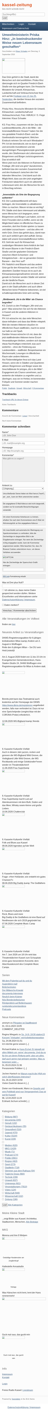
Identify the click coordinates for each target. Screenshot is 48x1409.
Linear (24, 416)
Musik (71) (10, 1152)
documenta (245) (13, 1120)
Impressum (7, 1374)
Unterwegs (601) (13, 1183)
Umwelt (19, 388)
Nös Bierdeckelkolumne (13, 1000)
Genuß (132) (11, 1123)
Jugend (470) (11, 1133)
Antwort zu (7, 485)
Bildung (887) (11, 1117)
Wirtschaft (27, 388)
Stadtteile (11, 388)
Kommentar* (8, 455)
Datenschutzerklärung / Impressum (18, 600)
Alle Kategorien (15, 1205)
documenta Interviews (12, 993)
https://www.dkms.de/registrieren (17, 705)
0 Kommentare (38, 388)
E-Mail (5, 440)
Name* (5, 432)
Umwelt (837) (11, 1180)
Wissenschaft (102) (14, 1196)
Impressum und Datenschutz (15, 28)
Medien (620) (11, 1145)
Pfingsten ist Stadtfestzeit (25, 1023)
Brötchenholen (9, 987)
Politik (4, 388)
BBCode (6, 576)
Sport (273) (10, 1164)
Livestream (28, 1390)
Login (21, 24)
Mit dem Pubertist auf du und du (17, 981)
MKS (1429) (10, 1148)
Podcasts (6, 1009)
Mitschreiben (8, 24)
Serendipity (16, 1399)
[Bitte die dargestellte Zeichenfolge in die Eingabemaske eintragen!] (24, 557)
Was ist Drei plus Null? (13, 582)
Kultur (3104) (11, 1136)
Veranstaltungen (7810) (16, 1187)
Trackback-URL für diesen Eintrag (15, 400)
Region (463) (11, 1161)
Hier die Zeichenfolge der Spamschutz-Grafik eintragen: (20, 564)
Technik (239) (11, 1177)
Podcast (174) (11, 1155)
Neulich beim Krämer (12, 997)
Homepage (7, 447)
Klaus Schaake (21, 51)
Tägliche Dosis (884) (15, 1174)
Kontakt (32, 24)
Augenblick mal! (9, 984)
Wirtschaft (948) (12, 1193)
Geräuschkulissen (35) (15, 1126)
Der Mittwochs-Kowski (12, 990)
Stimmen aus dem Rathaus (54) (20, 1171)
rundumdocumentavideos (14, 1006)
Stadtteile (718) (12, 1167)
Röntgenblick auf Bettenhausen (17, 1003)
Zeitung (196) (11, 1199)
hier (13, 624)
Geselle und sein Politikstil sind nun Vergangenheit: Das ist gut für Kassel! (24, 1091)
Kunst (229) (10, 1139)
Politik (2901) (11, 1158)
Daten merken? (11, 605)
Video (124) (10, 1190)
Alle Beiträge (32, 1222)
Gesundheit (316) (13, 1129)
